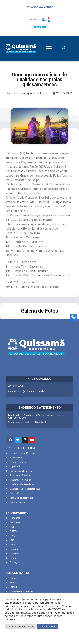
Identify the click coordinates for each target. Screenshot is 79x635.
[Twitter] (18, 440)
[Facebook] (10, 440)
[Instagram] (25, 440)
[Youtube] (32, 440)
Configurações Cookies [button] (20, 626)
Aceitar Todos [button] (47, 626)
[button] (49, 48)
